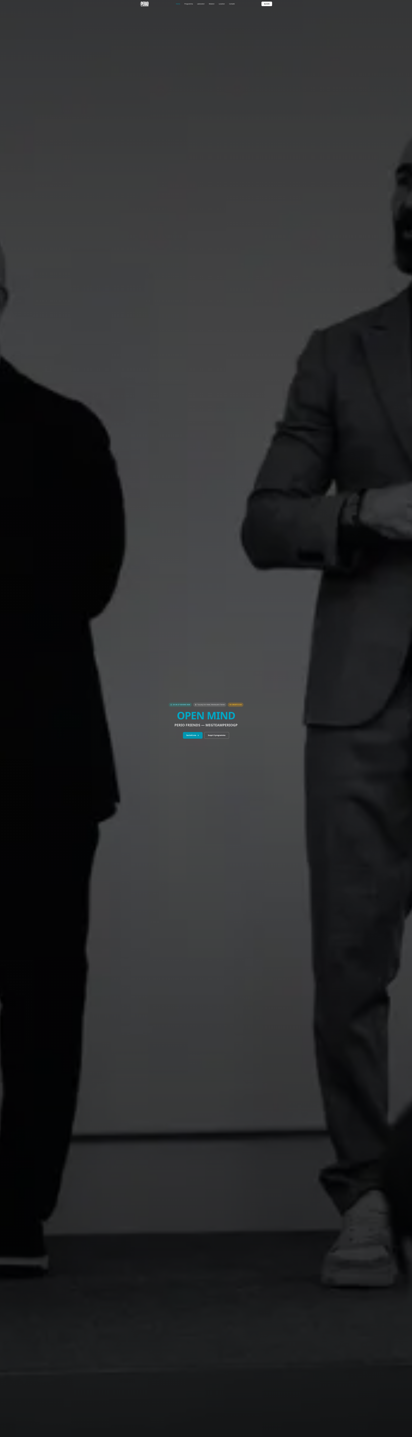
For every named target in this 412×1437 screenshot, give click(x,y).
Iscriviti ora (191, 735)
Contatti (232, 4)
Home (178, 4)
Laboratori (201, 4)
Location (222, 4)
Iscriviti (267, 4)
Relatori (211, 4)
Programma (188, 4)
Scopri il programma (216, 735)
